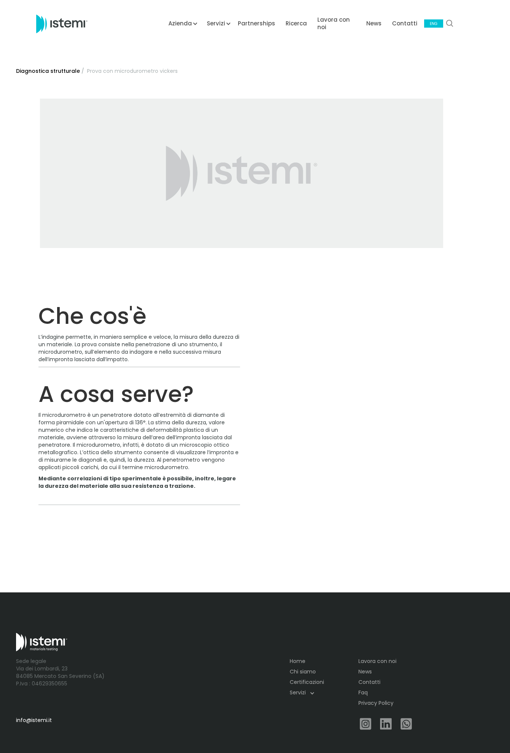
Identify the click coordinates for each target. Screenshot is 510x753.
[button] (180, 26)
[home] (61, 23)
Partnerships (256, 23)
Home (297, 661)
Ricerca (296, 23)
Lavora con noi (333, 23)
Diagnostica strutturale (48, 71)
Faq (363, 692)
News (374, 23)
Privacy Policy (376, 703)
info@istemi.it (34, 720)
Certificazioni (307, 682)
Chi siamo (303, 671)
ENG (434, 24)
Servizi (298, 692)
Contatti (404, 23)
